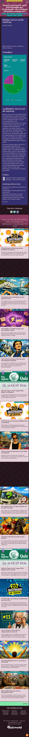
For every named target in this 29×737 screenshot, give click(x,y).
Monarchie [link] (14, 340)
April (8, 13)
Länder (17, 432)
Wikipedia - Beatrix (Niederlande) (15, 178)
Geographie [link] (22, 278)
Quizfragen (16, 229)
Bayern (18, 340)
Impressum (22, 720)
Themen (9, 0)
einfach (25, 13)
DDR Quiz (23, 714)
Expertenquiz (6, 713)
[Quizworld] (14, 731)
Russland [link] (23, 673)
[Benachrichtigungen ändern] (27, 735)
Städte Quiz (23, 711)
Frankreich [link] (11, 278)
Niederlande (9, 15)
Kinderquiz (5, 714)
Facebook (14, 723)
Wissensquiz (6, 711)
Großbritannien (6, 278)
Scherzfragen (14, 713)
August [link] (19, 673)
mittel (27, 432)
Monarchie (20, 15)
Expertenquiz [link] (23, 611)
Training (15, 0)
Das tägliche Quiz (15, 549)
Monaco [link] (20, 432)
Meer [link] (19, 278)
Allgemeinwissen (22, 229)
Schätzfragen (14, 711)
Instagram (18, 723)
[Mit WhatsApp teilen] (11, 212)
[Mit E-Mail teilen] (14, 212)
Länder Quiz (23, 710)
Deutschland (22, 340)
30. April (4, 13)
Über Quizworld (6, 720)
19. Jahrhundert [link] (9, 340)
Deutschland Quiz (23, 713)
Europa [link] (24, 432)
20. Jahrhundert (19, 13)
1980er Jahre (12, 13)
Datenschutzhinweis (12, 722)
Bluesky (9, 723)
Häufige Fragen (14, 720)
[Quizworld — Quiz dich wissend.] (2, 2)
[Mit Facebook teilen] (17, 212)
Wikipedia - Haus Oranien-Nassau (15, 179)
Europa (15, 15)
